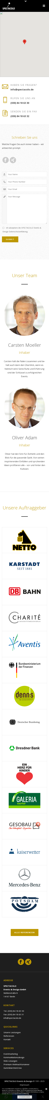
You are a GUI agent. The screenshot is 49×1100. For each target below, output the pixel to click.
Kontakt (7, 1039)
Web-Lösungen (10, 1061)
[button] (24, 41)
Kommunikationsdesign (14, 1057)
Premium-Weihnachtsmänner (17, 1064)
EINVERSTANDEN (25, 1097)
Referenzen (9, 1036)
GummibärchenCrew (13, 1068)
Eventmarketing (11, 1054)
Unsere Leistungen (12, 1032)
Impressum (24, 1085)
